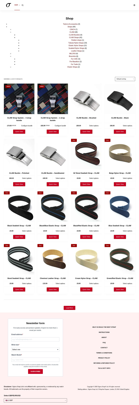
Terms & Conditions (104, 353)
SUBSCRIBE (35, 371)
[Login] (134, 5)
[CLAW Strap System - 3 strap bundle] (19, 99)
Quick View (19, 131)
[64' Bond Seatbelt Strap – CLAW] (86, 154)
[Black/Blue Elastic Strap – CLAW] (52, 206)
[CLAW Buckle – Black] (120, 99)
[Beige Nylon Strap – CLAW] (120, 154)
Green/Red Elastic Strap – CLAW (120, 278)
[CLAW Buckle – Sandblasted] (52, 154)
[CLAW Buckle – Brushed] (86, 99)
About (104, 337)
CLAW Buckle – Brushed (86, 118)
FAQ (104, 342)
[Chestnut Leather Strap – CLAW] (52, 259)
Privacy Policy (104, 358)
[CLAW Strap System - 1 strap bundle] (52, 99)
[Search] (22, 5)
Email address (16, 334)
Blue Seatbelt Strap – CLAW (120, 226)
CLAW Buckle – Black (120, 118)
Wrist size (15, 345)
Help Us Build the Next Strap (104, 327)
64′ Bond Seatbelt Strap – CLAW (86, 173)
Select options (94, 125)
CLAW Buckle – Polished (19, 173)
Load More (69, 308)
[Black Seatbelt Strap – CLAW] (19, 206)
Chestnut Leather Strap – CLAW (53, 278)
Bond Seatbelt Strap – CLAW (19, 278)
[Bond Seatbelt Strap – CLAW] (19, 259)
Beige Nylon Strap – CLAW (120, 173)
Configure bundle (26, 125)
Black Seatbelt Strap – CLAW (19, 226)
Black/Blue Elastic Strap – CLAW (52, 226)
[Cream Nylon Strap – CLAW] (86, 259)
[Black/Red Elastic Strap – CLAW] (86, 206)
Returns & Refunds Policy (104, 363)
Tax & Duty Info (104, 368)
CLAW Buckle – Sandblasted (52, 173)
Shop (16, 5)
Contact (104, 347)
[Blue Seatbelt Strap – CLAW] (120, 206)
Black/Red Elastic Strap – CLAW (86, 226)
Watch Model (16, 355)
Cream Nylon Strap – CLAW (86, 278)
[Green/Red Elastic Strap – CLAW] (120, 259)
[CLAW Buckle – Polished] (19, 154)
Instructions (104, 332)
